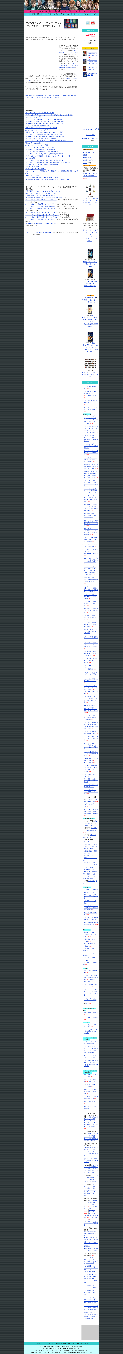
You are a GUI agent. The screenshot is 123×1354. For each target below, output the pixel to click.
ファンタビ (92, 11)
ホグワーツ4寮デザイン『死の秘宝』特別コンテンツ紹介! (91, 1031)
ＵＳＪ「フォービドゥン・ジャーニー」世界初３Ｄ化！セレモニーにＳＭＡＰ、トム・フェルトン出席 (91, 1188)
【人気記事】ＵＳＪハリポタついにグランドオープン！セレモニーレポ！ (91, 1267)
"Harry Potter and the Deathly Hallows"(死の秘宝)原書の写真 (44, 154)
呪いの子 (57, 11)
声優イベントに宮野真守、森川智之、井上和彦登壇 (91, 1091)
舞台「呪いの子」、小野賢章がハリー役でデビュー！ (91, 452)
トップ (29, 11)
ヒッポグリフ (90, 1263)
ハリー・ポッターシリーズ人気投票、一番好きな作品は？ (44, 123)
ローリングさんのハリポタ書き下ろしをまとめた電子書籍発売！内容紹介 (91, 811)
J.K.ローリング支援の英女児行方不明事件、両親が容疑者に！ (45, 119)
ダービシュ (92, 1210)
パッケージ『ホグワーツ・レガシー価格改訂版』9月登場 (90, 717)
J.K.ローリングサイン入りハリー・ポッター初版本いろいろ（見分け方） (49, 115)
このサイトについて (39, 1343)
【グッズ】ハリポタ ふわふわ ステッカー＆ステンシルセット (90, 687)
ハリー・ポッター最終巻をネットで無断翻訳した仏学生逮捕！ (45, 136)
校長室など (87, 853)
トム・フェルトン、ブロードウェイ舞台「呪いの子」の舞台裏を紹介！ (91, 560)
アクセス (86, 842)
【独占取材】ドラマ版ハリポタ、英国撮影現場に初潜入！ (91, 753)
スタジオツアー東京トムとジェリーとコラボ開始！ (91, 617)
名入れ (89, 837)
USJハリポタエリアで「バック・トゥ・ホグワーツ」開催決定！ (91, 667)
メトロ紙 (38, 232)
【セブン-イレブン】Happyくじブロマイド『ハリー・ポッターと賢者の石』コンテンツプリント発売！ (91, 419)
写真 (95, 1302)
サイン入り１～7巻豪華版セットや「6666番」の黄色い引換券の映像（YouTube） (51, 95)
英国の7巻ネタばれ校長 (33, 143)
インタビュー (55, 14)
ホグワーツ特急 (88, 1257)
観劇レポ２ (94, 919)
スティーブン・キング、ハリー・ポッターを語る (41, 128)
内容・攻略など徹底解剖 (91, 1012)
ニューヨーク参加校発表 (33, 117)
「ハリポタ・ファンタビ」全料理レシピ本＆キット (91, 791)
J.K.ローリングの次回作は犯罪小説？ (37, 126)
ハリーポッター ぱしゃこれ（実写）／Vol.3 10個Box (90, 374)
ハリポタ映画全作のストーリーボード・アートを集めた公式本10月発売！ (91, 644)
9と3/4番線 (87, 869)
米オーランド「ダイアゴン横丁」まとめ (91, 1292)
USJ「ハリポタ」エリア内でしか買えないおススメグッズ (91, 1160)
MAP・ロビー (88, 844)
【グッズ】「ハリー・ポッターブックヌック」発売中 (91, 738)
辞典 (62, 14)
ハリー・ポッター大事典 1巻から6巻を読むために (92, 61)
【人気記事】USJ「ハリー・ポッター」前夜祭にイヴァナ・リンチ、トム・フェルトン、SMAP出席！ (91, 1278)
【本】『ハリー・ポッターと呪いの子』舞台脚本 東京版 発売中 (91, 907)
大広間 (86, 848)
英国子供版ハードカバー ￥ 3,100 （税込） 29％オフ (43, 191)
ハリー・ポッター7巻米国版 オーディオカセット (41, 223)
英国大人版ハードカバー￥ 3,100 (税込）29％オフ (41, 193)
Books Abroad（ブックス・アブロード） (68, 52)
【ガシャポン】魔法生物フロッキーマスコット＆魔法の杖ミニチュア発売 (91, 551)
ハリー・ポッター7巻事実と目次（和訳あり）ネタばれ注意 (44, 134)
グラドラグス (93, 1213)
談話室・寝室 (88, 851)
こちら (88, 171)
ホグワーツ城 (87, 1215)
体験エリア (91, 881)
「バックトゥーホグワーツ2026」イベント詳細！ (91, 603)
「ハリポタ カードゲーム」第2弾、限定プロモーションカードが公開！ (91, 490)
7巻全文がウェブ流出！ (33, 175)
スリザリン (88, 236)
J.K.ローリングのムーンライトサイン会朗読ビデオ (41, 164)
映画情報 (93, 1140)
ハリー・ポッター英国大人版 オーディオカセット (42, 217)
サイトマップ (50, 1343)
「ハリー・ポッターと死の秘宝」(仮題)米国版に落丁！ (43, 151)
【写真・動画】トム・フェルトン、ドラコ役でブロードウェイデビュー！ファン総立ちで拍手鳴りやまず (91, 778)
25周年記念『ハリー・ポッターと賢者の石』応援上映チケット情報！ (91, 466)
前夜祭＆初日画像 (90, 1271)
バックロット (88, 862)
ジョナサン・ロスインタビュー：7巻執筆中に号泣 (41, 177)
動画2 (94, 874)
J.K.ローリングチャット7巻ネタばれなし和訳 (40, 147)
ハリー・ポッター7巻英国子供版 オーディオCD (41, 208)
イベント (78, 14)
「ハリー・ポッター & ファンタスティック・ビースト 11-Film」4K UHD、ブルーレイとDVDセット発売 (91, 570)
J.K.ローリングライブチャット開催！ (37, 145)
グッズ (43, 14)
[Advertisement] (41, 58)
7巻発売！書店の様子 (32, 166)
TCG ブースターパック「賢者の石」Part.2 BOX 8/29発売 (90, 284)
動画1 (88, 874)
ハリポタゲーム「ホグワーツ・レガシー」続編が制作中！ (91, 446)
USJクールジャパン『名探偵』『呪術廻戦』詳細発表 (91, 977)
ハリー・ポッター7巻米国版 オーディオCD (39, 219)
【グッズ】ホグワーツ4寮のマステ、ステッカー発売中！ (91, 596)
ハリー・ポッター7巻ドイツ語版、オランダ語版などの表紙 (44, 121)
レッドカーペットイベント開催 (91, 1124)
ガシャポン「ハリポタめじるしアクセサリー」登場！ (91, 610)
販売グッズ (93, 835)
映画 (33, 14)
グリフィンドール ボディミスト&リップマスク (90, 232)
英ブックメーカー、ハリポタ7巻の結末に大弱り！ (41, 138)
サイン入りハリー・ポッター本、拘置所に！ (39, 113)
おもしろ (93, 14)
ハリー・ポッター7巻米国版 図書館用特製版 (40, 206)
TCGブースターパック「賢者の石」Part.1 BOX (90, 264)
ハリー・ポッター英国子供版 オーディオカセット (42, 215)
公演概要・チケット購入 (91, 889)
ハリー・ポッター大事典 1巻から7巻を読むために (92, 53)
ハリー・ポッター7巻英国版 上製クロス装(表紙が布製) (43, 197)
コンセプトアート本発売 (91, 1017)
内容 (93, 69)
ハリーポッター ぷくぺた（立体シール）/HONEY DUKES (90, 320)
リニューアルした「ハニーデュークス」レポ (91, 1170)
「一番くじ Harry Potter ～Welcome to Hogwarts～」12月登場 (90, 539)
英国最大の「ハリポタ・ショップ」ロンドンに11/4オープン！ (91, 515)
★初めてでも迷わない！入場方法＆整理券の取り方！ (91, 1233)
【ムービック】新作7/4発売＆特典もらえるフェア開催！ (91, 660)
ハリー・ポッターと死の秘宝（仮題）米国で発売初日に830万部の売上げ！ (49, 162)
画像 (38, 14)
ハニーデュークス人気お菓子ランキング (91, 1167)
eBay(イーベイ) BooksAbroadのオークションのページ (43, 97)
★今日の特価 (90, 135)
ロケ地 (28, 14)
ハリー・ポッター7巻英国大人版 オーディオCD (41, 213)
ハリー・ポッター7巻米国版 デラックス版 (39, 204)
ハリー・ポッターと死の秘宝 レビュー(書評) (40, 149)
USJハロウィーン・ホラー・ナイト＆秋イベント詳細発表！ (91, 631)
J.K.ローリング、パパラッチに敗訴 (36, 130)
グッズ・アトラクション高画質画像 (91, 1223)
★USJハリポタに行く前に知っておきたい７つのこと (91, 1239)
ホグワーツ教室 (88, 855)
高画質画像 (87, 1193)
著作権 (58, 1343)
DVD (48, 14)
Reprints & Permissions (82, 1343)
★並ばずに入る (88, 1246)
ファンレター (70, 14)
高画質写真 (91, 1052)
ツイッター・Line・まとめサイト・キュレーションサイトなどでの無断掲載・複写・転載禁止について (61, 1352)
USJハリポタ (67, 11)
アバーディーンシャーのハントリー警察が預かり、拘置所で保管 (68, 65)
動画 (84, 837)
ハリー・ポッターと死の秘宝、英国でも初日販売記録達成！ (44, 160)
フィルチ (91, 1211)
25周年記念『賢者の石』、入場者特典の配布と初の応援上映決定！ (91, 579)
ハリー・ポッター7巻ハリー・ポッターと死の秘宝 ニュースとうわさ (48, 179)
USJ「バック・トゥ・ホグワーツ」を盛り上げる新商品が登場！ (91, 459)
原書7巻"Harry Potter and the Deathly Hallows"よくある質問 (44, 132)
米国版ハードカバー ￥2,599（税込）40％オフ (40, 195)
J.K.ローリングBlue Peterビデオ (35, 169)
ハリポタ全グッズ (90, 298)
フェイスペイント (92, 1172)
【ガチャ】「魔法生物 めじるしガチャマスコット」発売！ (91, 624)
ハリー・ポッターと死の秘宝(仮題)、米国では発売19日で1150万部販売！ (49, 141)
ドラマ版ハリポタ (80, 11)
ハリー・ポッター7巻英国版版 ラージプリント (41, 200)
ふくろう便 (87, 1261)
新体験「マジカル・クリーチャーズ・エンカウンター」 (90, 934)
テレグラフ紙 (29, 232)
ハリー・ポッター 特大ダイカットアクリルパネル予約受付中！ (91, 653)
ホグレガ (85, 14)
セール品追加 (92, 395)
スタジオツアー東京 (45, 11)
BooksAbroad (47, 232)
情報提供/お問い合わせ (68, 1343)
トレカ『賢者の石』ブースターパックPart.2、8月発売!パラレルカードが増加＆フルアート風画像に (91, 708)
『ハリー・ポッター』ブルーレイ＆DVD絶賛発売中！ (91, 1307)
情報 (94, 286)
